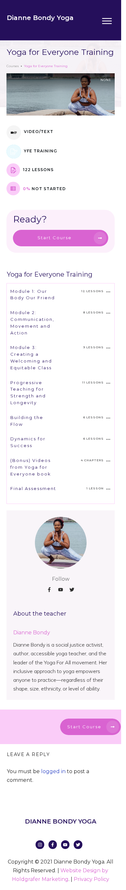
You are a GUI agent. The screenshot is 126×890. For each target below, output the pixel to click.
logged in (53, 771)
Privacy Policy (91, 879)
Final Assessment (33, 488)
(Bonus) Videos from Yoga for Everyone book (30, 467)
